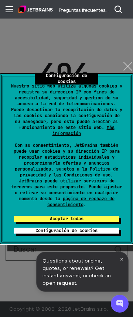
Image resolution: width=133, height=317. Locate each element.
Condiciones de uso (87, 175)
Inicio (35, 9)
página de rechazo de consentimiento (81, 202)
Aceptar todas (66, 219)
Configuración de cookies (66, 231)
